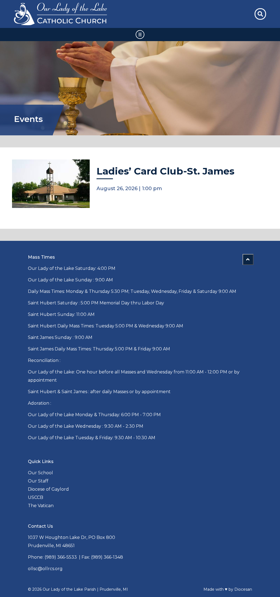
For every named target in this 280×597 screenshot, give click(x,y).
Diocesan (243, 589)
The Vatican (41, 505)
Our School (40, 472)
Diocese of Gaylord (48, 489)
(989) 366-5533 (61, 557)
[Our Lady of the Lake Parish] (72, 14)
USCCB (35, 497)
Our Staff (38, 481)
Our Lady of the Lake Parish (69, 589)
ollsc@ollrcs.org (45, 568)
